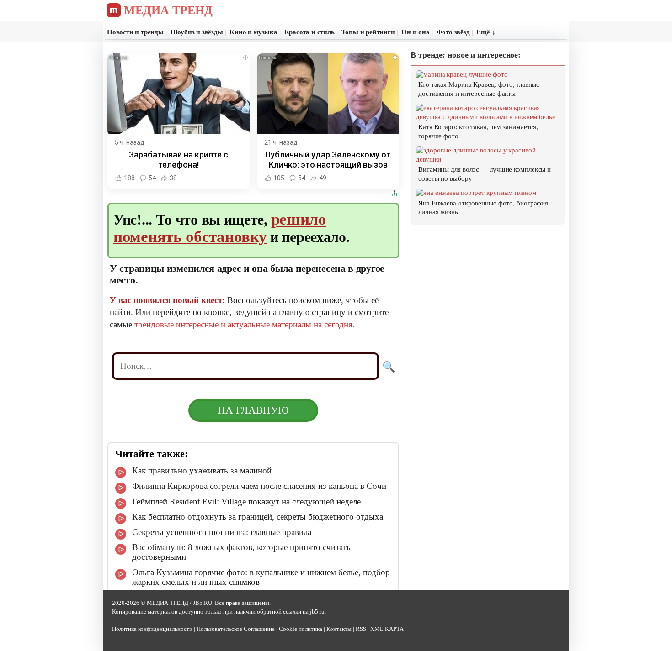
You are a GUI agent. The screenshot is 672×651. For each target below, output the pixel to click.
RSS (361, 629)
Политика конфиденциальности (152, 629)
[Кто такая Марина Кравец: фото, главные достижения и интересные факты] (462, 74)
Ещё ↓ (485, 32)
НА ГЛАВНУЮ (253, 410)
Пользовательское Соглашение (236, 629)
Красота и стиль (309, 32)
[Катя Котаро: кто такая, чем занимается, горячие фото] (488, 117)
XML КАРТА (387, 629)
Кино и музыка (253, 32)
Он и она (415, 32)
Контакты (339, 629)
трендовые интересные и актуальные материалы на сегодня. (244, 324)
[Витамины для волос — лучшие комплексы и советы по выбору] (488, 159)
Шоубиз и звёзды (197, 32)
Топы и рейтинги (368, 32)
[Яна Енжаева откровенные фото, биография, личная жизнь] (476, 192)
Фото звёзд (453, 32)
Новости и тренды (135, 32)
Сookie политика (300, 629)
